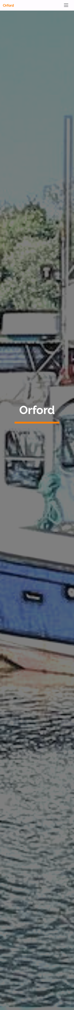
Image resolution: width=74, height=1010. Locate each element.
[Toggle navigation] (66, 5)
